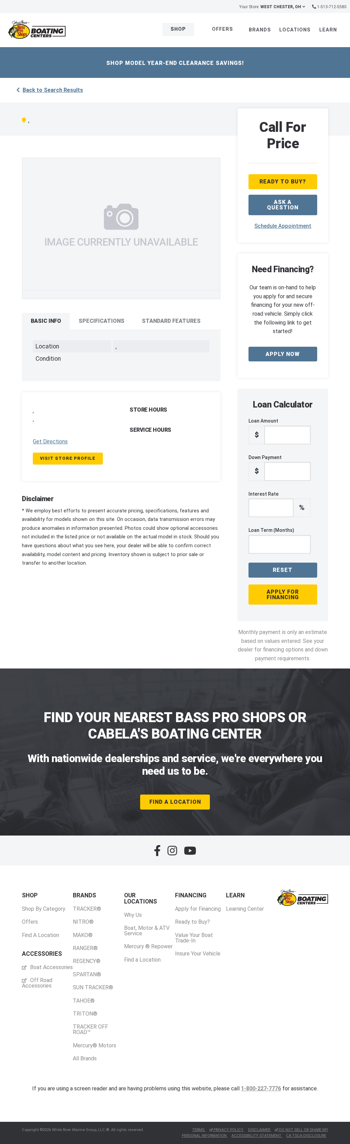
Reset (283, 570)
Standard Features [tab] (171, 321)
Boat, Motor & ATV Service (147, 931)
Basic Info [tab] (46, 321)
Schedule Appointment (282, 226)
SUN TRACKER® (93, 987)
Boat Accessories (51, 967)
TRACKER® (87, 909)
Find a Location (142, 959)
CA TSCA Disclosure (306, 1135)
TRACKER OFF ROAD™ (90, 1029)
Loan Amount (263, 428)
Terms (198, 1130)
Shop (178, 29)
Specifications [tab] (101, 321)
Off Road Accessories (37, 983)
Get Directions (50, 441)
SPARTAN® (87, 974)
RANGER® (85, 948)
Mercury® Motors (94, 1045)
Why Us (133, 915)
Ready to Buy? (192, 922)
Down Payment (265, 465)
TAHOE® (84, 1000)
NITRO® (83, 922)
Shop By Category (43, 909)
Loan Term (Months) (271, 530)
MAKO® (83, 935)
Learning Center (245, 909)
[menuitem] (43, 915)
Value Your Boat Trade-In (194, 938)
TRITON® (85, 1013)
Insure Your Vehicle (197, 953)
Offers (222, 29)
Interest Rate (276, 501)
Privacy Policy (228, 1130)
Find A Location (175, 802)
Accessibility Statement (256, 1135)
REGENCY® (86, 961)
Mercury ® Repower (148, 946)
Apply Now (283, 354)
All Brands (85, 1058)
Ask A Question (282, 205)
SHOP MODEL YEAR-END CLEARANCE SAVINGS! (175, 63)
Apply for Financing (283, 595)
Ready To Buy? (282, 181)
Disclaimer (259, 1130)
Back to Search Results (53, 90)
